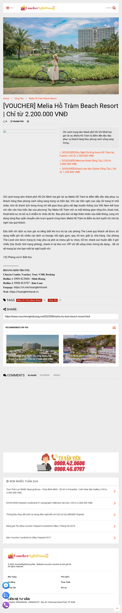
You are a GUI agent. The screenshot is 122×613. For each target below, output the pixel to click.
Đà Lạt (64, 588)
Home (6, 98)
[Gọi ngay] (5, 608)
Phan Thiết (65, 582)
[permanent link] (28, 121)
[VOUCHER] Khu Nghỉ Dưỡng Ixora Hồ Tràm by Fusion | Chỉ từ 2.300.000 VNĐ (87, 154)
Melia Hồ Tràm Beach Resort (43, 98)
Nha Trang (12, 577)
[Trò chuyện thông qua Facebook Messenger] (5, 588)
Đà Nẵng (11, 582)
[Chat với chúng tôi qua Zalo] (5, 598)
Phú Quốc (65, 577)
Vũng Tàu (19, 98)
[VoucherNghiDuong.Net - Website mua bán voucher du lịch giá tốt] (37, 8)
